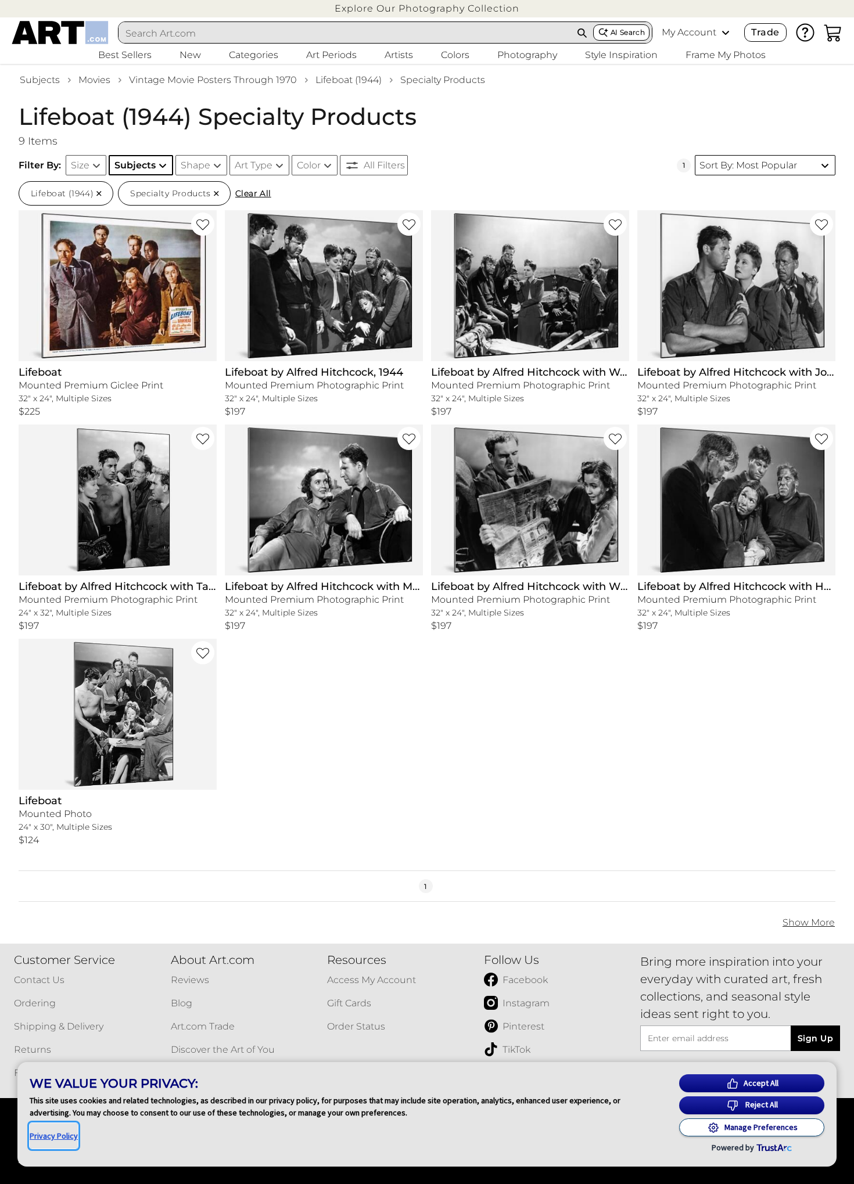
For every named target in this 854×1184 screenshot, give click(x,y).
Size (80, 165)
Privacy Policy (54, 1136)
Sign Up (815, 1038)
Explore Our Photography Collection (427, 8)
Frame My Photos (726, 54)
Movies (94, 79)
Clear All (253, 193)
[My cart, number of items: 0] (833, 32)
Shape (195, 165)
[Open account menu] (725, 32)
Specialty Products (442, 79)
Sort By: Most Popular (748, 165)
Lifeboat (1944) (348, 79)
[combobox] (345, 33)
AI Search (628, 32)
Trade (765, 32)
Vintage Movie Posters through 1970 (213, 79)
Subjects (40, 79)
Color (309, 165)
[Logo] (60, 32)
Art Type (253, 165)
